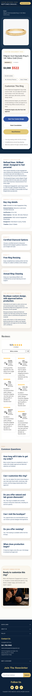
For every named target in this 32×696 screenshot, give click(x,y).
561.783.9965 (6, 645)
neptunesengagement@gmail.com (10, 648)
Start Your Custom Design (16, 119)
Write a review (14, 351)
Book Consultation (25, 3)
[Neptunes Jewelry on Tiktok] (21, 687)
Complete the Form (6, 642)
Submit (26, 675)
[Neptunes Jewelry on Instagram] (16, 687)
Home (4, 11)
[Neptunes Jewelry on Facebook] (12, 687)
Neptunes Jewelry (15, 691)
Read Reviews (16, 132)
